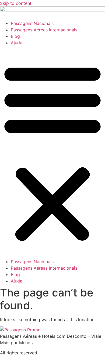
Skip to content (16, 3)
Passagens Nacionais (32, 23)
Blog (15, 36)
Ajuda (16, 42)
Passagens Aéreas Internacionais (44, 29)
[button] (52, 152)
